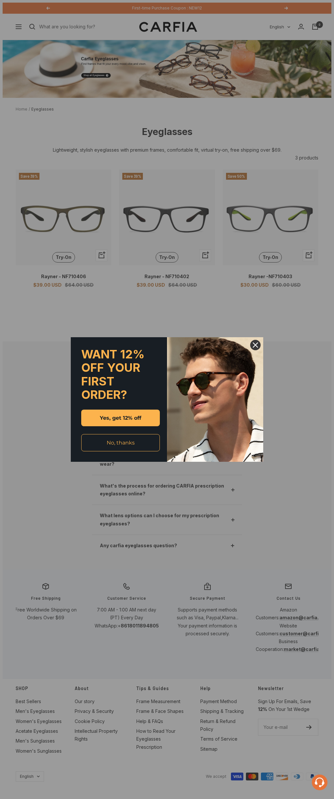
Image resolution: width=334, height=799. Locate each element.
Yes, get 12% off (120, 418)
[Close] (255, 345)
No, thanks (121, 443)
